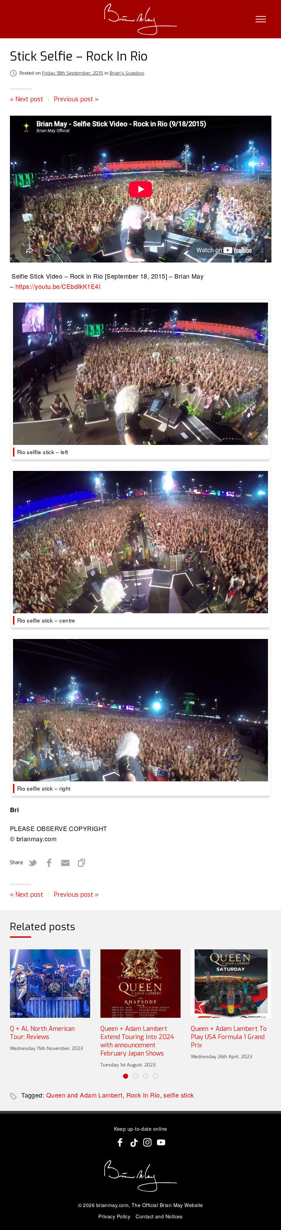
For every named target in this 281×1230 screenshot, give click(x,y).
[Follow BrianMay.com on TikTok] (133, 1142)
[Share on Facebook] (49, 863)
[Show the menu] (261, 19)
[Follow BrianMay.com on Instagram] (147, 1142)
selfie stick (178, 1094)
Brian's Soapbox (127, 73)
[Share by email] (65, 863)
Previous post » (76, 99)
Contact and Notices (159, 1216)
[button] (126, 1076)
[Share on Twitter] (32, 863)
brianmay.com (112, 1205)
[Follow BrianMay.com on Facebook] (120, 1142)
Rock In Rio (143, 1094)
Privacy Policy (114, 1216)
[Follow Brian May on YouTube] (161, 1142)
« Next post (26, 99)
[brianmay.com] (140, 19)
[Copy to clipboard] (82, 863)
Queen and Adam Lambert (84, 1094)
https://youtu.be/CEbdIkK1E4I (58, 286)
